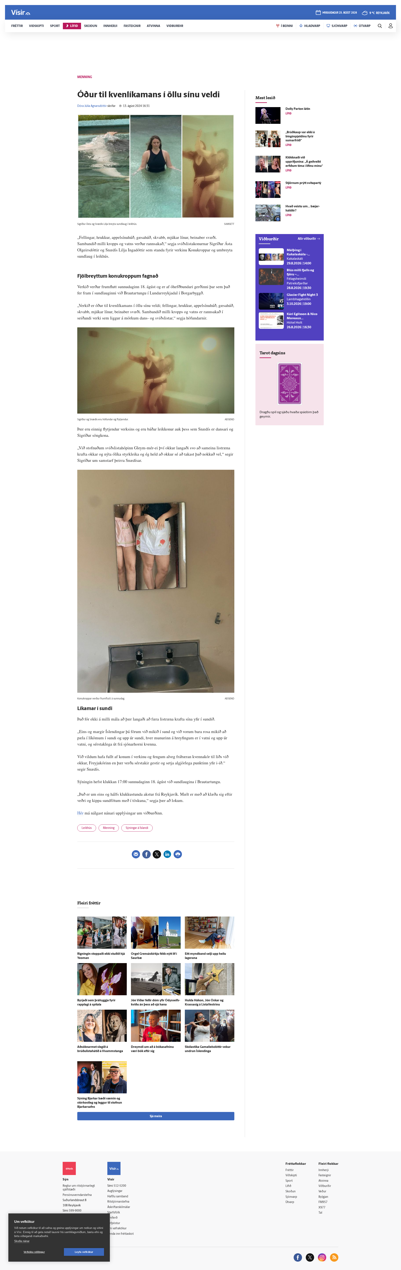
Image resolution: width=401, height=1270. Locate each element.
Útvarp (290, 1202)
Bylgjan (323, 1197)
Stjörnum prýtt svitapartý (303, 183)
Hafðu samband (117, 1196)
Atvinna (323, 1181)
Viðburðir (325, 1186)
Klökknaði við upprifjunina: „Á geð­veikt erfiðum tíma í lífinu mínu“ (304, 162)
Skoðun (291, 1191)
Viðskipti (291, 1175)
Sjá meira (156, 1116)
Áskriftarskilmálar (118, 1207)
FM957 (323, 1202)
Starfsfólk (113, 1212)
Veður (322, 1191)
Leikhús (87, 828)
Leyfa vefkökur (84, 1252)
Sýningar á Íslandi (137, 828)
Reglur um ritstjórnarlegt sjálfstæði (79, 1187)
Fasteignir (325, 1175)
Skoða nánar (21, 1241)
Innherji (324, 1170)
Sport (289, 1181)
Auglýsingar (114, 1191)
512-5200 (120, 1186)
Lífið (288, 1186)
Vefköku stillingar (34, 1252)
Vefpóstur (113, 1223)
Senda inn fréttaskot (120, 1234)
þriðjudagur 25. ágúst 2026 (339, 13)
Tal (320, 1212)
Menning (108, 828)
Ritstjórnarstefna (118, 1201)
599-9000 (75, 1210)
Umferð (112, 1217)
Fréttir (290, 1170)
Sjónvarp (291, 1197)
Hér (80, 813)
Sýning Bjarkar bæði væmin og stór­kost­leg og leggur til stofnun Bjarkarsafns (99, 1103)
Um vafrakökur (117, 1228)
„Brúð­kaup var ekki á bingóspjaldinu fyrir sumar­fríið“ (300, 136)
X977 (322, 1207)
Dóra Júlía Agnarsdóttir (92, 106)
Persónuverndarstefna (77, 1195)
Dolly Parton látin (298, 109)
